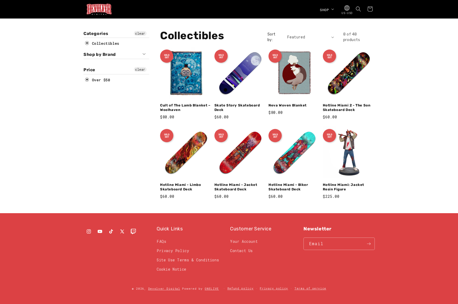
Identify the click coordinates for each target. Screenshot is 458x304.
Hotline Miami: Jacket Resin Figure (343, 187)
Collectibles (104, 43)
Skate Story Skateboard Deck (237, 107)
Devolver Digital (164, 288)
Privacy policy (274, 288)
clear (140, 33)
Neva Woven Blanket (287, 105)
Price (89, 69)
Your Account (244, 241)
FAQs (161, 241)
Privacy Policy (173, 250)
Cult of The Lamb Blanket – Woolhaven (185, 107)
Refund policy (240, 288)
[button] (326, 9)
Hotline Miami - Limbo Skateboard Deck (180, 187)
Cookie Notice (171, 269)
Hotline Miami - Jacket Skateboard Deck (235, 187)
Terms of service (310, 288)
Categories (95, 33)
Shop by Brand (99, 54)
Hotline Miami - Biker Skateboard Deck (288, 187)
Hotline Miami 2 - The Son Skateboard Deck (347, 107)
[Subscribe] (369, 244)
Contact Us (241, 250)
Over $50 (100, 79)
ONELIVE (212, 288)
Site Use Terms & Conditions (188, 259)
